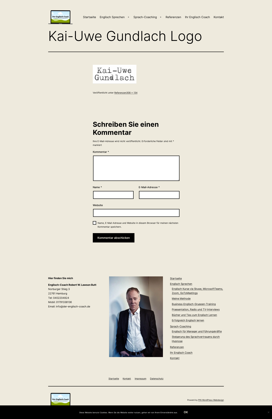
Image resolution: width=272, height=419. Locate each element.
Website (98, 205)
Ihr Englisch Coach (197, 17)
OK (186, 412)
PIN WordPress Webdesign (211, 400)
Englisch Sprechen (112, 17)
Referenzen (173, 17)
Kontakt (219, 17)
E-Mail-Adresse (149, 187)
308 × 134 (131, 92)
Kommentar (101, 151)
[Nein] (268, 412)
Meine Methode (181, 298)
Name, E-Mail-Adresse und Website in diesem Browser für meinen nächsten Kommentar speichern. (138, 225)
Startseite (89, 17)
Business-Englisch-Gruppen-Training (194, 304)
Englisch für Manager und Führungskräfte (197, 331)
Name (97, 187)
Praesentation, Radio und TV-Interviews (196, 309)
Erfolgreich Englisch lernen (188, 320)
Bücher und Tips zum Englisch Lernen (194, 314)
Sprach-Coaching (145, 17)
